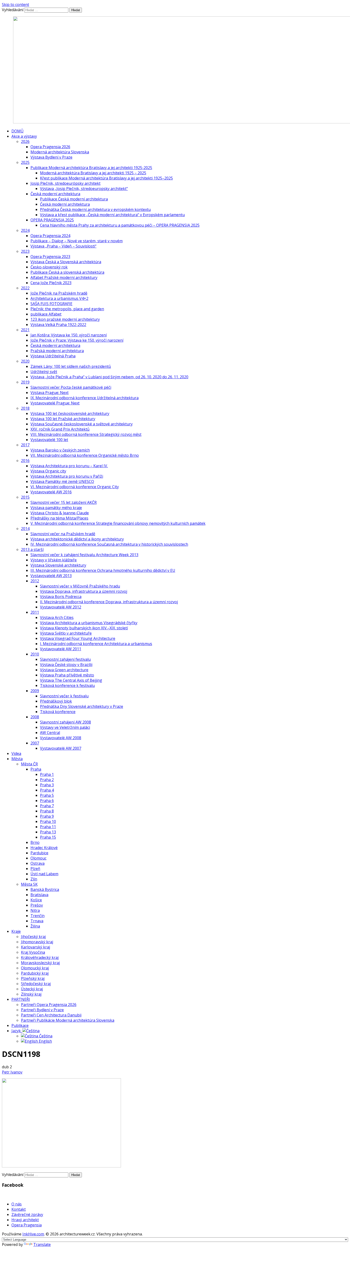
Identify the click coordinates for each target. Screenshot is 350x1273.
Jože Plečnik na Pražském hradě (58, 293)
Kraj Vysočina (33, 952)
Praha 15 (48, 837)
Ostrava (37, 863)
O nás (16, 1204)
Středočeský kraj (36, 983)
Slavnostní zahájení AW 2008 (65, 722)
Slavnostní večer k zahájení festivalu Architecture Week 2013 (84, 554)
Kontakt (18, 1209)
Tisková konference (57, 711)
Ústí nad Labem (44, 873)
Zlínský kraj (31, 994)
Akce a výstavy (24, 136)
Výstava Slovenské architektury (58, 565)
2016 (25, 460)
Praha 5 (47, 795)
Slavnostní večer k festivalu (64, 696)
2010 (34, 654)
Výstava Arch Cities (57, 617)
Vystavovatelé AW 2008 (60, 737)
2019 (25, 382)
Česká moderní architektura (55, 193)
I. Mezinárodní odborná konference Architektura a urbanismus (96, 643)
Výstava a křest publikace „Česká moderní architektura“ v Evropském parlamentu (112, 214)
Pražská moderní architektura (57, 350)
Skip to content (15, 4)
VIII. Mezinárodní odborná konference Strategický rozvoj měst (85, 434)
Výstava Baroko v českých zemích (60, 450)
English (45, 1041)
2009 (34, 690)
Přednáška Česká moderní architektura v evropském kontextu (95, 209)
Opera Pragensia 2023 (50, 256)
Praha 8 (47, 811)
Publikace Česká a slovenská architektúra (67, 272)
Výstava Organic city (48, 471)
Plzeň (35, 868)
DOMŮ (17, 131)
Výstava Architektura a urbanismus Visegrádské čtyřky (88, 622)
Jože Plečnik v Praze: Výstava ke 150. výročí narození (76, 340)
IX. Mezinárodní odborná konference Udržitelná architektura (84, 397)
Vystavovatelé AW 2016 (51, 492)
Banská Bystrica (44, 889)
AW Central (50, 732)
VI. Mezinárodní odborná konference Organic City (74, 486)
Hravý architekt (25, 1219)
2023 (25, 251)
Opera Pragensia (26, 1225)
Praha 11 (48, 826)
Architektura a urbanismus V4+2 (59, 298)
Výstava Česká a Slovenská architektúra (65, 261)
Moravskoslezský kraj (40, 962)
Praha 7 (47, 805)
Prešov (36, 905)
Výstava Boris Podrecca (60, 596)
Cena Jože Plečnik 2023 (50, 282)
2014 (25, 528)
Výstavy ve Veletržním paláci (65, 727)
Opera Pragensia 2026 (50, 146)
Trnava (36, 920)
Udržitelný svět (43, 371)
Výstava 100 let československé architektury (69, 413)
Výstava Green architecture (64, 669)
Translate (42, 1244)
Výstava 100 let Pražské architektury (62, 418)
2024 (25, 230)
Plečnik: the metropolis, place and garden (67, 308)
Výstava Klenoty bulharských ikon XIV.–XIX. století (84, 628)
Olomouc (38, 858)
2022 (25, 288)
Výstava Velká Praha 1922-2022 (58, 324)
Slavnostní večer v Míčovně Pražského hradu (80, 586)
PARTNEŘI (20, 999)
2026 (25, 141)
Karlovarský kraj (35, 947)
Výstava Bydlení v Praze (51, 157)
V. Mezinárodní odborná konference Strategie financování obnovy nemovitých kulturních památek (117, 523)
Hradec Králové (44, 847)
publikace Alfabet (45, 314)
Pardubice (39, 852)
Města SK (29, 884)
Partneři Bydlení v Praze (42, 1009)
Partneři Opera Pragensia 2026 (48, 1004)
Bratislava (39, 894)
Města (17, 758)
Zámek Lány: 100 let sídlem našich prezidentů (70, 366)
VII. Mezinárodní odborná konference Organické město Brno (84, 455)
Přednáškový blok (56, 701)
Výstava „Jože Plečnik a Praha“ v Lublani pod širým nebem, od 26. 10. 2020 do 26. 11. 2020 (109, 376)
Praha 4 (47, 790)
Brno (35, 842)
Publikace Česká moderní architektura (74, 199)
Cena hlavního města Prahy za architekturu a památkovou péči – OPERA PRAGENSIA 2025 (120, 225)
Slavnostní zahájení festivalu (65, 659)
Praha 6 (47, 800)
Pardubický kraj (35, 973)
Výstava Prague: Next (49, 392)
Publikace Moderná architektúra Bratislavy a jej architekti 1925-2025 (91, 167)
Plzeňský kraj (33, 978)
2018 (25, 408)
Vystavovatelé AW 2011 (60, 648)
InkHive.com (33, 1234)
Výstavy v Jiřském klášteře (53, 560)
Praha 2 (47, 779)
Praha (35, 769)
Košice (36, 900)
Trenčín (37, 915)
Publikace (20, 1025)
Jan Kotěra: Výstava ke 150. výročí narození (68, 335)
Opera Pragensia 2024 (50, 235)
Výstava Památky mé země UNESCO (62, 481)
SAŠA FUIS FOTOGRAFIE (51, 303)
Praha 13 (48, 832)
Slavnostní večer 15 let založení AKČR (63, 502)
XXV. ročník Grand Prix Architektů (60, 429)
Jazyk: (16, 1030)
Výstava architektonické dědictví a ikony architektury (77, 539)
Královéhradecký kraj (40, 957)
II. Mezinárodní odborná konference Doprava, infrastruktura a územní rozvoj (109, 601)
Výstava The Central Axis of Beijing (71, 680)
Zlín (33, 879)
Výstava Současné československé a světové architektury (81, 424)
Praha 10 (48, 821)
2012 (34, 580)
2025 (25, 162)
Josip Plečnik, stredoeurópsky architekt (65, 183)
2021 (25, 329)
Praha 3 (47, 784)
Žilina (35, 926)
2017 (25, 444)
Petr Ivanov (12, 1072)
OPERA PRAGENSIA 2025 (52, 220)
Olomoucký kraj (35, 968)
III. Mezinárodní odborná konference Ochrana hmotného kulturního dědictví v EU (102, 570)
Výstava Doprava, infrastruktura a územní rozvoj (83, 591)
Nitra (35, 910)
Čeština (45, 1036)
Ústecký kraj (32, 988)
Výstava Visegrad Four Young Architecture (77, 638)
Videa (16, 753)
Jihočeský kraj (33, 936)
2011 (34, 612)
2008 (34, 716)
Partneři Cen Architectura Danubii (51, 1015)
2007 (34, 743)
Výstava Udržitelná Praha (52, 356)
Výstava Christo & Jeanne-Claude (59, 512)
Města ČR (29, 764)
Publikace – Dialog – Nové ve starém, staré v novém (76, 240)
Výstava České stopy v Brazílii (66, 664)
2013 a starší (32, 549)
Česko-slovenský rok (49, 267)
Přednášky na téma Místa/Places (59, 518)
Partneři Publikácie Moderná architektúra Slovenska (67, 1020)
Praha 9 (47, 816)
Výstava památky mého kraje (56, 507)
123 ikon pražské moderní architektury (65, 319)
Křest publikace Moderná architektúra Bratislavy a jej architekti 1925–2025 (106, 178)
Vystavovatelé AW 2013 (51, 575)
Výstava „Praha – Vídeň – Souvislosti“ (63, 246)
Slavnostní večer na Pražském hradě (62, 533)
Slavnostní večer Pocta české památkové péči (70, 387)
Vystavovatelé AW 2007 (60, 748)
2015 (25, 497)
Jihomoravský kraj (37, 941)
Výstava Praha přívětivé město (67, 675)
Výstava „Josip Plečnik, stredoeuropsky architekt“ (84, 188)
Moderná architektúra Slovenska (59, 152)
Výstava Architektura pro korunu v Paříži (66, 476)
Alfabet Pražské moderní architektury (63, 277)
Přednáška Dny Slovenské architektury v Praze (81, 706)
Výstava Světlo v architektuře (66, 633)
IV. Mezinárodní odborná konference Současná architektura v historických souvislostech (109, 544)
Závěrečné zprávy (27, 1214)
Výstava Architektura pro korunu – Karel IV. (69, 465)
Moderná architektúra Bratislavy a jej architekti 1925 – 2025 (93, 172)
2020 (25, 361)
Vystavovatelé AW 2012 (60, 607)
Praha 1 (47, 774)
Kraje (16, 931)
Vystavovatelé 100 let (49, 439)
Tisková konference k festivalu (67, 685)
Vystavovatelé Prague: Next (55, 403)
